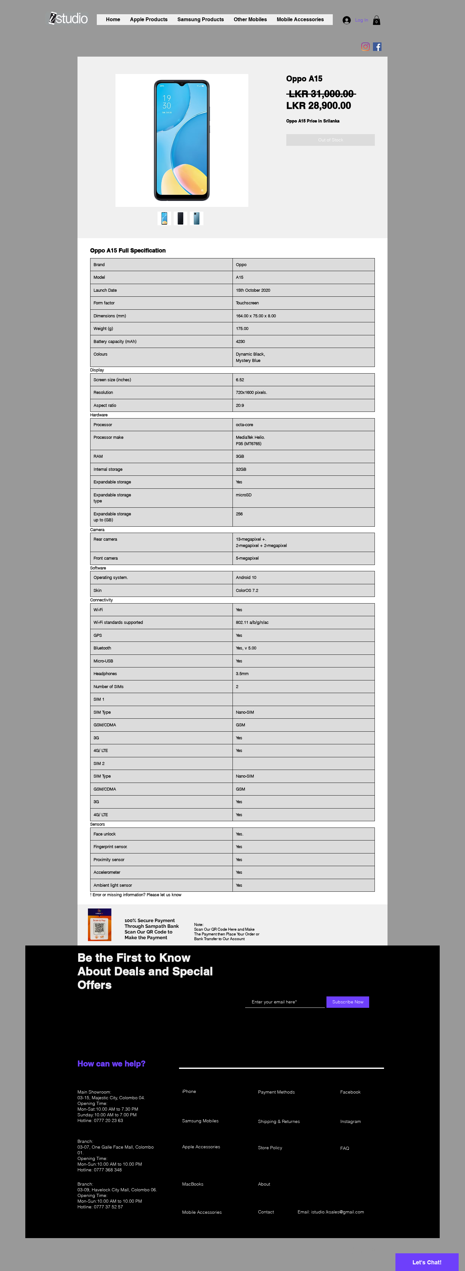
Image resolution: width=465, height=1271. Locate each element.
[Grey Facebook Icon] (353, 1250)
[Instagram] (365, 46)
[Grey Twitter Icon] (362, 1250)
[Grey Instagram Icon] (372, 1250)
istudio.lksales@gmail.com (337, 1212)
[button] (377, 20)
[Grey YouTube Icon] (382, 1250)
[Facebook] (377, 46)
